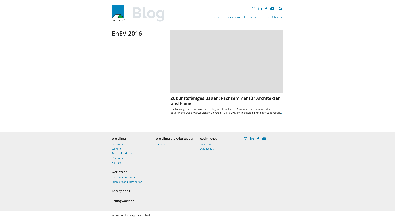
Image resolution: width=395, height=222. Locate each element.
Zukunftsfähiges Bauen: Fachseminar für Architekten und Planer (225, 100)
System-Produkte (122, 153)
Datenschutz (207, 148)
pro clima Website (235, 17)
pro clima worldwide (123, 177)
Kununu (160, 144)
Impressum (206, 144)
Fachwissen (118, 144)
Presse (266, 17)
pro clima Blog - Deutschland (135, 215)
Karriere (116, 162)
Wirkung (117, 148)
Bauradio (254, 17)
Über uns (277, 17)
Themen (216, 17)
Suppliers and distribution (127, 182)
